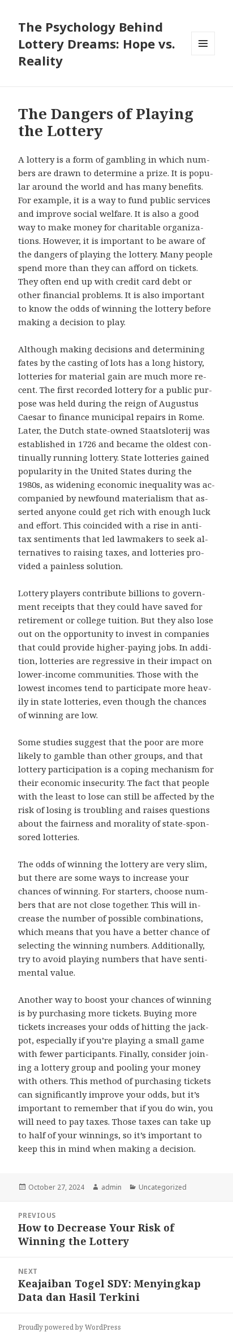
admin (111, 1187)
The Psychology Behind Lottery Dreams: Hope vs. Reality (96, 43)
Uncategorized (163, 1187)
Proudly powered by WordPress (69, 1327)
